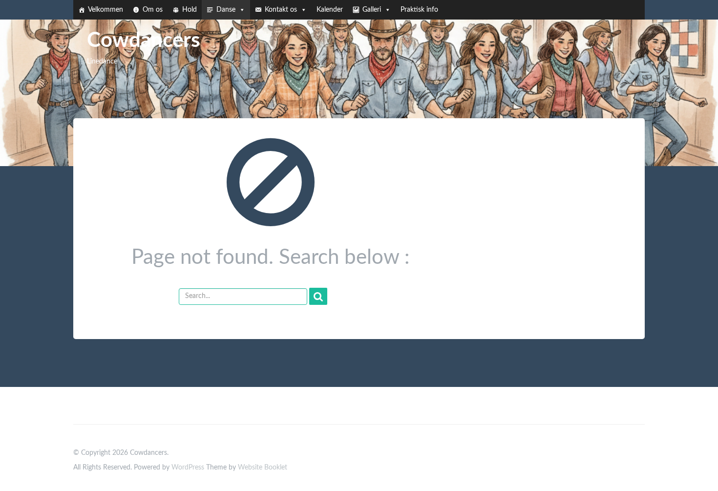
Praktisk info (419, 9)
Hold (189, 9)
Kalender (330, 9)
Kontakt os (281, 9)
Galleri (371, 9)
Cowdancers (143, 40)
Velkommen (105, 9)
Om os (153, 9)
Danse (225, 9)
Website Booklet (262, 467)
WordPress (187, 467)
